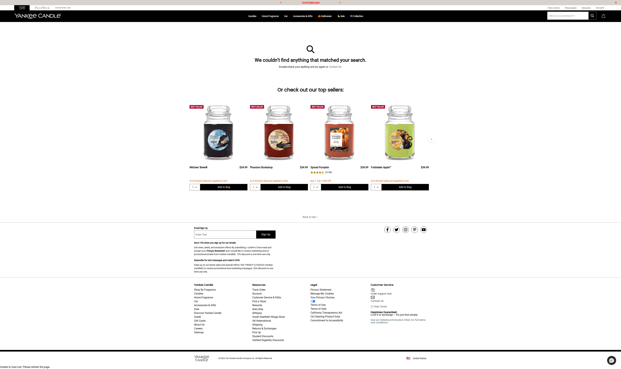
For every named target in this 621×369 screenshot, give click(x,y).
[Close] (615, 2)
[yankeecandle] (23, 7)
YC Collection (356, 16)
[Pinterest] (414, 229)
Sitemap (199, 332)
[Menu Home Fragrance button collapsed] (280, 16)
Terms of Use (318, 304)
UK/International (261, 320)
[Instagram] (405, 229)
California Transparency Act (326, 312)
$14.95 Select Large (310, 2)
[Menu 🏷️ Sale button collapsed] (346, 16)
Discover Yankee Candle (207, 313)
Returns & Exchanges (264, 328)
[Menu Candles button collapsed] (258, 16)
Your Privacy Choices (322, 297)
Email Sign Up (201, 228)
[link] (321, 172)
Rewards (257, 305)
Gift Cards (200, 320)
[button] (611, 360)
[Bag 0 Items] (603, 16)
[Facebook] (387, 229)
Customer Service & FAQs (266, 297)
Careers (198, 328)
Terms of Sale (318, 308)
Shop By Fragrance (205, 289)
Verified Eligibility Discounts (268, 340)
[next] (340, 2)
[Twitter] (396, 229)
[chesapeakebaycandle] (63, 7)
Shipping (257, 324)
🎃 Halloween (325, 16)
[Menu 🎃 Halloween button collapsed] (333, 16)
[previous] (281, 2)
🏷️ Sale (341, 16)
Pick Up (256, 332)
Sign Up (265, 234)
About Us (199, 324)
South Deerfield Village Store (268, 316)
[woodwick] (42, 7)
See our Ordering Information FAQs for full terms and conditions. (398, 321)
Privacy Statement (216, 251)
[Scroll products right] (431, 139)
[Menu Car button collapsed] (289, 16)
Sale (196, 309)
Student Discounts (262, 336)
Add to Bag (224, 187)
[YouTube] (423, 229)
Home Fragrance (270, 16)
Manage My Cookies (322, 293)
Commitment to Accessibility (326, 320)
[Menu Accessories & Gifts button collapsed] (314, 16)
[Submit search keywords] (592, 16)
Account (257, 293)
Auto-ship (257, 309)
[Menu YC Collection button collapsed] (364, 16)
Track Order (258, 289)
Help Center (380, 306)
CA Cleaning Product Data (325, 316)
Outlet (197, 316)
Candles (252, 16)
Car (286, 16)
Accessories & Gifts (302, 16)
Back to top (309, 217)
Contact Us (335, 66)
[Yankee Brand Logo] (37, 16)
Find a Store (259, 301)
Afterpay (257, 313)
